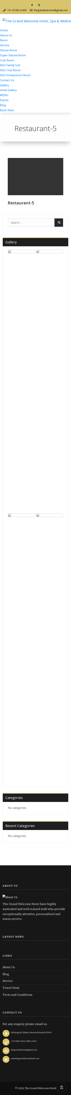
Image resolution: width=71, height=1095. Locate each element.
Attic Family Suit (10, 65)
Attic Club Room (10, 70)
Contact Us (7, 80)
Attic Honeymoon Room (15, 75)
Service (4, 45)
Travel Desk (11, 988)
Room (4, 40)
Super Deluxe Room (13, 55)
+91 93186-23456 (17, 10)
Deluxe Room (8, 50)
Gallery (4, 85)
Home (4, 30)
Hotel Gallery (8, 90)
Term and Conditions (17, 994)
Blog (3, 105)
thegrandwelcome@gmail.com (51, 10)
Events (4, 100)
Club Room (7, 60)
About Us (6, 35)
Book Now (7, 110)
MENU (4, 95)
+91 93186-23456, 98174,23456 (24, 1041)
